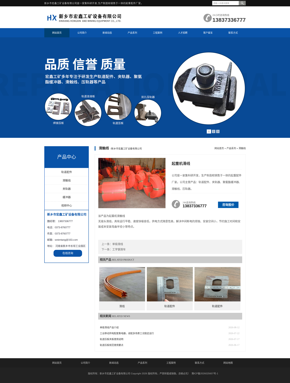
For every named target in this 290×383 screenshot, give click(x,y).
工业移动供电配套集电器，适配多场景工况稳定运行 (127, 333)
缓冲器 (67, 197)
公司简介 (85, 362)
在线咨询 (67, 253)
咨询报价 (228, 204)
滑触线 (67, 180)
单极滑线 (117, 244)
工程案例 (171, 362)
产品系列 (231, 148)
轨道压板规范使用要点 (111, 345)
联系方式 (199, 362)
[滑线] (122, 284)
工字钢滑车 (119, 249)
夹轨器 (67, 188)
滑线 (122, 306)
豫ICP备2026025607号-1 (205, 373)
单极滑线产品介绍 (109, 327)
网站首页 (219, 148)
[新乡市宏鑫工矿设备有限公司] (86, 24)
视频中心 (66, 205)
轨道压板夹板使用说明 (111, 339)
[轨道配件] (170, 284)
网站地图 (228, 362)
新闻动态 (114, 362)
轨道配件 (66, 172)
